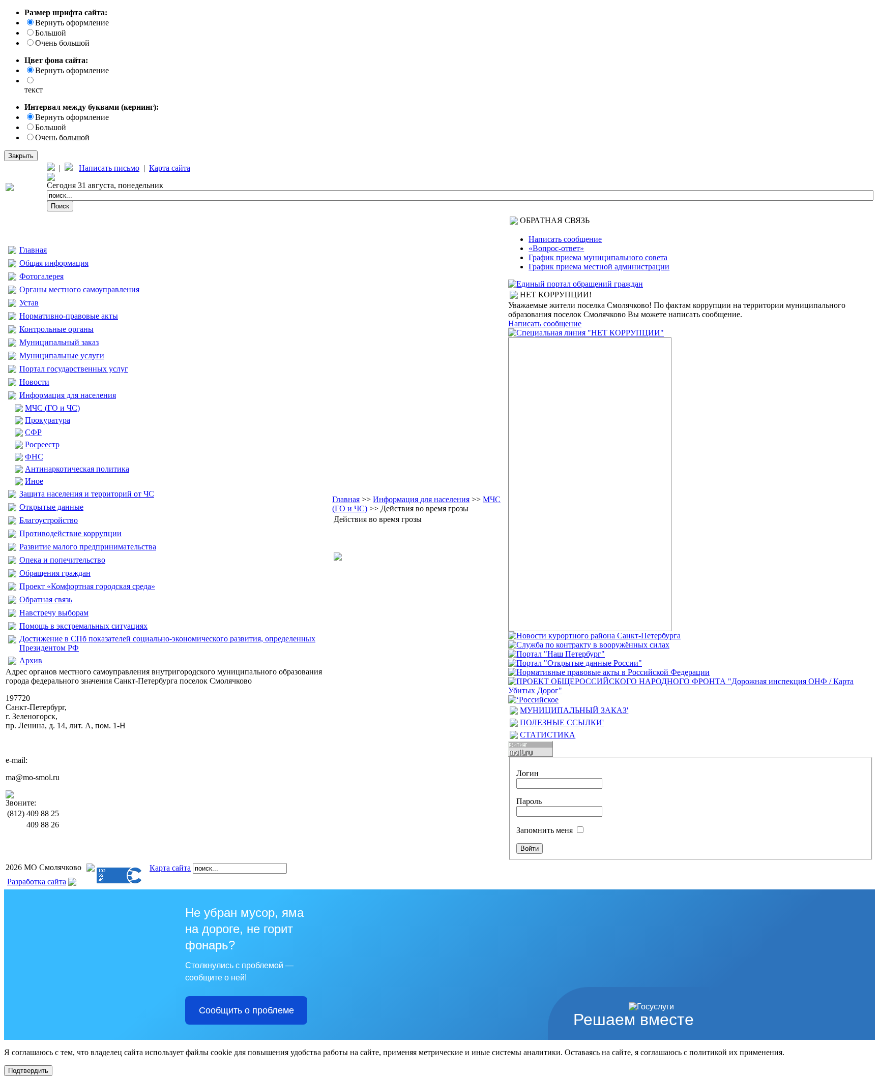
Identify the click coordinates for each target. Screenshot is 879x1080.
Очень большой (62, 43)
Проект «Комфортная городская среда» (87, 586)
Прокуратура (47, 420)
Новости (34, 382)
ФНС (34, 456)
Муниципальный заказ (59, 342)
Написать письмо (109, 168)
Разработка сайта (36, 881)
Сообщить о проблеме (246, 1010)
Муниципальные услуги (61, 355)
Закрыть (21, 156)
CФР (33, 432)
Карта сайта (169, 168)
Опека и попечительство (62, 560)
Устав (29, 302)
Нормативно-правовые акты (68, 316)
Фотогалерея (41, 276)
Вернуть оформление (72, 22)
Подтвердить (28, 1070)
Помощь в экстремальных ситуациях (83, 626)
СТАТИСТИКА (547, 734)
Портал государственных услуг (73, 368)
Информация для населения (67, 395)
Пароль (529, 801)
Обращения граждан (55, 573)
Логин (527, 773)
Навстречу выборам (54, 612)
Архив (30, 660)
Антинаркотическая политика (77, 469)
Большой (50, 32)
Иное (34, 481)
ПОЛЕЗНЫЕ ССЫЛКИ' (562, 722)
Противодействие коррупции (70, 533)
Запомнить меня (544, 830)
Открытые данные (51, 507)
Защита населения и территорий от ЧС (86, 493)
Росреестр (42, 444)
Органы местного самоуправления (79, 289)
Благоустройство (48, 520)
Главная (33, 249)
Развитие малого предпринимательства (87, 546)
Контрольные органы (56, 329)
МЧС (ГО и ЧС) (52, 408)
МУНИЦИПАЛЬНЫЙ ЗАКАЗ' (574, 710)
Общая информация (54, 263)
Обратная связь (45, 599)
